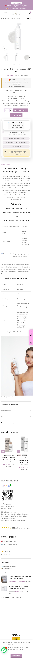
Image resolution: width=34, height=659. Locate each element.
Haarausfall (16, 18)
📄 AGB (4, 548)
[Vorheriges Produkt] (26, 18)
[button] (3, 36)
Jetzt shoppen (16, 3)
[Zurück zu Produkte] (28, 18)
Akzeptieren (16, 655)
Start (2, 18)
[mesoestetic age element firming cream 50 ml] (24, 444)
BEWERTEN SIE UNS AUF (9, 481)
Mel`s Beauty (7, 568)
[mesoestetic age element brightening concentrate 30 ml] (8, 444)
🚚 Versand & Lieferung (8, 541)
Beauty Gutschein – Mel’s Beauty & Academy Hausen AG (20, 577)
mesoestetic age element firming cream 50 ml (24, 460)
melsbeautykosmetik (10, 566)
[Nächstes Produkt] (30, 18)
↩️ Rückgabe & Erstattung (9, 544)
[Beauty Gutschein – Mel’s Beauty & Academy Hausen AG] (4, 579)
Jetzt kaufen (16, 115)
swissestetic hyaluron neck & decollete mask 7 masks (18, 587)
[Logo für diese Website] (16, 12)
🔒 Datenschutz (6, 551)
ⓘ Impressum (5, 554)
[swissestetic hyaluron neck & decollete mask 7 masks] (4, 589)
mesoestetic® (8, 462)
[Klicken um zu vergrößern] (5, 48)
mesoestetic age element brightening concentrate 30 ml (8, 457)
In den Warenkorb (20, 110)
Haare (8, 18)
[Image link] (7, 495)
